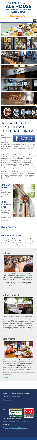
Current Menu (7, 377)
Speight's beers (25, 275)
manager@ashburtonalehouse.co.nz (16, 428)
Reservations (18, 16)
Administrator (7, 400)
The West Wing (15, 396)
